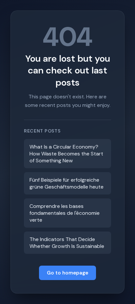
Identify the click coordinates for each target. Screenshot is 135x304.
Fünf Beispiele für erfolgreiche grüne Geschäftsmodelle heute (66, 183)
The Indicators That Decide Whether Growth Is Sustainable (66, 243)
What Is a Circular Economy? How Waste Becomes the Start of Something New (66, 153)
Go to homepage (67, 273)
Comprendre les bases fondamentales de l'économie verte (64, 213)
